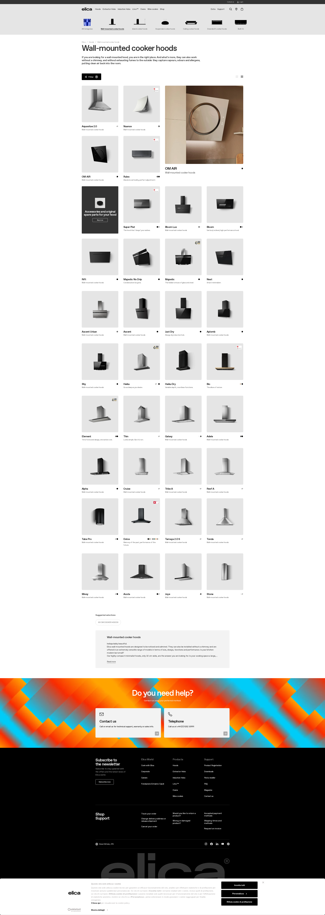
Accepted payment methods (213, 814)
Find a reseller (209, 777)
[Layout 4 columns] (242, 76)
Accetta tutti (239, 885)
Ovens (175, 790)
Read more (111, 661)
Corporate (145, 771)
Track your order (148, 813)
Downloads (208, 771)
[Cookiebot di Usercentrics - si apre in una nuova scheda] (74, 910)
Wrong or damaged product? (181, 821)
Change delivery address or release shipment (153, 819)
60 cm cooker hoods (108, 622)
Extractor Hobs (179, 771)
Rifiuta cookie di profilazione (239, 902)
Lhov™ (176, 783)
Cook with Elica (147, 765)
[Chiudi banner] (263, 882)
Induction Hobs (179, 777)
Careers (144, 777)
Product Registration (213, 765)
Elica (83, 42)
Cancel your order (149, 826)
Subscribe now (105, 782)
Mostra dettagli (98, 910)
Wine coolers (178, 796)
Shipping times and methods (213, 821)
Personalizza (238, 893)
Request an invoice (212, 828)
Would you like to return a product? (184, 814)
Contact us (208, 796)
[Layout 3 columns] (237, 76)
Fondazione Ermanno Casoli (152, 783)
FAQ (206, 783)
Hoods (91, 42)
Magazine (208, 790)
